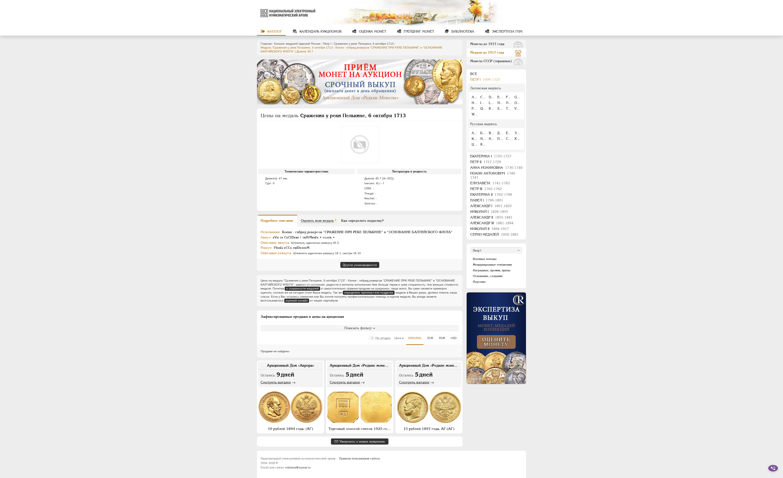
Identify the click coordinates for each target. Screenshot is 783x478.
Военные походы (485, 259)
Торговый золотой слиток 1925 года (359, 429)
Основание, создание (488, 276)
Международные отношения (492, 264)
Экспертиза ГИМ (506, 31)
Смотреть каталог (276, 382)
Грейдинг (418, 31)
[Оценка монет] (496, 338)
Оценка (372, 31)
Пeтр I (327, 43)
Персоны (479, 281)
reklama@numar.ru (298, 467)
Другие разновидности (360, 265)
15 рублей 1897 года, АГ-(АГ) (429, 429)
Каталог (274, 31)
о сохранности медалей (302, 288)
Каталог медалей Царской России (297, 43)
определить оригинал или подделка (368, 292)
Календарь (320, 31)
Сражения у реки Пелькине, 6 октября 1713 (364, 43)
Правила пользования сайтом (359, 458)
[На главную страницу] (287, 13)
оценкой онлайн (297, 300)
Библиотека (462, 31)
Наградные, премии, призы (491, 270)
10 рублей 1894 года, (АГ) (290, 429)
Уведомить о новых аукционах (362, 441)
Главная (266, 43)
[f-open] (773, 468)
